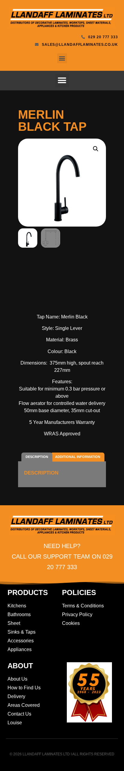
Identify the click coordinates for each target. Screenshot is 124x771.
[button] (62, 58)
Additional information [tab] (77, 457)
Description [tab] (37, 457)
